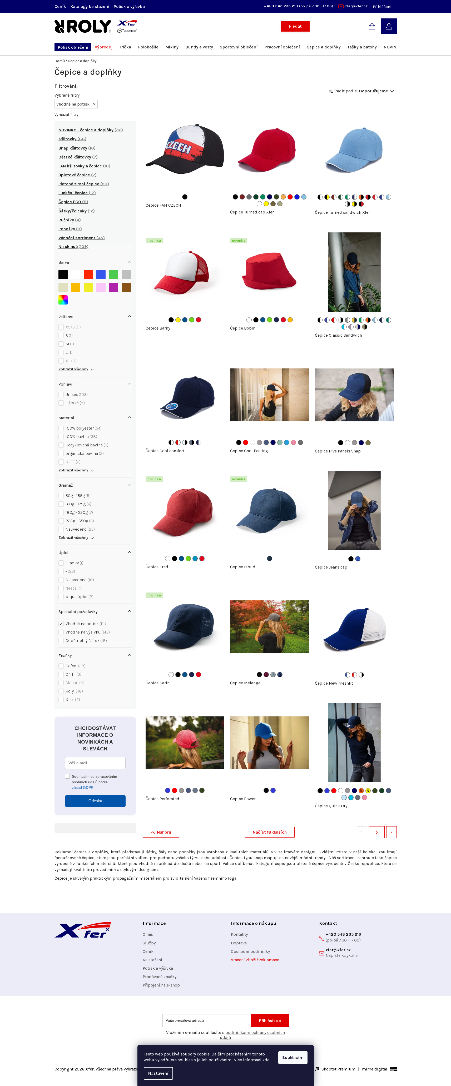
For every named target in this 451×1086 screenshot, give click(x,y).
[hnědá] (126, 287)
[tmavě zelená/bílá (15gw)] (388, 320)
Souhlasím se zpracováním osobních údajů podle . (94, 782)
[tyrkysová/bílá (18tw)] (344, 327)
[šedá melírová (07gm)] (273, 674)
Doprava (239, 942)
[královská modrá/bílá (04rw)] (327, 320)
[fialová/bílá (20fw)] (351, 327)
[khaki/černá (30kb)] (364, 327)
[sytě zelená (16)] (280, 442)
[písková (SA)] (280, 203)
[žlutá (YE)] (266, 203)
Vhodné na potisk (85, 623)
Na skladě (72, 246)
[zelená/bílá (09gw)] (361, 320)
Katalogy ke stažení (89, 6)
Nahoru (164, 832)
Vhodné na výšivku (87, 632)
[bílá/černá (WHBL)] (347, 204)
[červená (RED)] (290, 197)
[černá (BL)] (235, 197)
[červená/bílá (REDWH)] (375, 197)
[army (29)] (368, 442)
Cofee (75, 665)
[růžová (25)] (293, 442)
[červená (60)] (198, 319)
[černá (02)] (171, 319)
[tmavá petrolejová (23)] (195, 790)
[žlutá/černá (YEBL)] (354, 204)
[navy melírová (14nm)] (280, 674)
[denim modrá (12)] (266, 442)
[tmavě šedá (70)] (300, 442)
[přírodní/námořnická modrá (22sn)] (357, 327)
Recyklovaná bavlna (86, 444)
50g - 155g (77, 495)
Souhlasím (293, 1057)
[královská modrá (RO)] (297, 197)
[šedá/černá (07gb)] (191, 442)
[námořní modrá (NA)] (269, 197)
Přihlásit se (270, 1020)
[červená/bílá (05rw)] (333, 320)
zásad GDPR (82, 787)
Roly (74, 691)
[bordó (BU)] (242, 197)
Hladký (74, 562)
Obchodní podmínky (250, 951)
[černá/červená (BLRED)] (361, 204)
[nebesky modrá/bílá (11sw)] (375, 320)
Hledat (295, 26)
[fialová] (113, 287)
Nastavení (158, 1073)
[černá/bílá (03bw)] (320, 320)
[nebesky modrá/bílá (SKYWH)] (388, 197)
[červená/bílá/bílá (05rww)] (354, 674)
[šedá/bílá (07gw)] (347, 320)
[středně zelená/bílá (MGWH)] (347, 197)
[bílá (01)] (249, 319)
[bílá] (75, 274)
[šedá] (126, 274)
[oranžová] (75, 287)
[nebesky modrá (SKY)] (303, 197)
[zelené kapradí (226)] (191, 319)
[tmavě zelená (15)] (381, 790)
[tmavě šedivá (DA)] (249, 197)
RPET (72, 461)
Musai (74, 682)
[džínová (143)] (269, 558)
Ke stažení (152, 959)
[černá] (63, 274)
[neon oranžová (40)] (361, 790)
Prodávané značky (159, 976)
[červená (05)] (245, 442)
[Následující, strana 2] (377, 832)
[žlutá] (88, 287)
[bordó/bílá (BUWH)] (333, 197)
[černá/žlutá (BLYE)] (327, 197)
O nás (148, 934)
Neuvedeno (79, 529)
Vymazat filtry (66, 114)
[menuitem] (72, 47)
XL (70, 360)
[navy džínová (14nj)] (357, 558)
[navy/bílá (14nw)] (381, 320)
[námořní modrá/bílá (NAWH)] (354, 197)
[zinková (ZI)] (273, 203)
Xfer (72, 699)
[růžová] (101, 287)
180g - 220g (79, 512)
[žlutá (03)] (178, 319)
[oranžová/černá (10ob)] (368, 320)
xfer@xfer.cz (356, 6)
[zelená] (113, 274)
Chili (73, 674)
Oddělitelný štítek (86, 640)
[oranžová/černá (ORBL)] (361, 197)
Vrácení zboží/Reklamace (255, 959)
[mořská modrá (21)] (286, 442)
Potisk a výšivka (129, 6)
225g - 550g (79, 520)
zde (265, 1059)
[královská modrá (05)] (184, 319)
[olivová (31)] (202, 790)
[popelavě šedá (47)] (357, 797)
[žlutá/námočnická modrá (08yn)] (354, 320)
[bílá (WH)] (259, 203)
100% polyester (83, 428)
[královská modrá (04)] (167, 790)
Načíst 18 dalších (270, 832)
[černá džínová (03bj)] (351, 558)
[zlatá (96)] (290, 319)
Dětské (74, 402)
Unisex (76, 394)
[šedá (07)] (259, 442)
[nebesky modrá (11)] (344, 797)
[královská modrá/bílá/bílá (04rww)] (347, 674)
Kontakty (239, 934)
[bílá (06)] (252, 442)
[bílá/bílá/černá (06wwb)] (361, 674)
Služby (149, 942)
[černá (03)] (184, 197)
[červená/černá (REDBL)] (368, 197)
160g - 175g (78, 503)
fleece (73, 588)
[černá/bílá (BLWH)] (320, 197)
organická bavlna (84, 453)
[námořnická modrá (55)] (276, 319)
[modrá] (101, 274)
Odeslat (95, 801)
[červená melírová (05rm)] (266, 674)
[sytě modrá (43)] (195, 558)
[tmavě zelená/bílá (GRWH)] (340, 197)
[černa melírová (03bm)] (259, 674)
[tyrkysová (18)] (351, 797)
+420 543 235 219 (281, 6)
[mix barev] (63, 300)
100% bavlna (81, 436)
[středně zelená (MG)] (262, 197)
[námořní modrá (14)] (273, 442)
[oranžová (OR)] (283, 197)
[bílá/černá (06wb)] (340, 320)
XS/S (73, 327)
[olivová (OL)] (276, 197)
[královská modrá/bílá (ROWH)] (381, 197)
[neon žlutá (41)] (368, 790)
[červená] (88, 274)
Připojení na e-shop (161, 985)
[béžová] (63, 287)
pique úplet (79, 596)
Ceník (60, 6)
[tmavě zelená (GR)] (256, 197)
